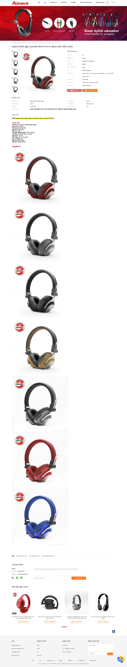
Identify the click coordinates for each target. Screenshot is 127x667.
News (60, 660)
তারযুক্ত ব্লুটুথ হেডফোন (16, 645)
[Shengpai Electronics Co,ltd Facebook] (113, 631)
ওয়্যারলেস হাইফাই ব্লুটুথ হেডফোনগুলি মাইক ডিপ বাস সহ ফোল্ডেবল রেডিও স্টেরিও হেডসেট (42, 42)
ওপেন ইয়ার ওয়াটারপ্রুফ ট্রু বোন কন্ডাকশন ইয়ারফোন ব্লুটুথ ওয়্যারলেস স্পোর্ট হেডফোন (76, 617)
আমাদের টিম (39, 655)
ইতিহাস (38, 648)
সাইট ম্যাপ (70, 660)
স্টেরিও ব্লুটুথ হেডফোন (16, 652)
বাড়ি (39, 2)
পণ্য (45, 2)
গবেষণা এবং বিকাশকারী (66, 652)
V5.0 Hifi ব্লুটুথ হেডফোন (34, 556)
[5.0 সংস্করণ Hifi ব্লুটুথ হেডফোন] (50, 603)
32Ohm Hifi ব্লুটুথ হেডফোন (48, 556)
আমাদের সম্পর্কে (53, 2)
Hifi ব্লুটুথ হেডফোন (15, 655)
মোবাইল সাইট (93, 660)
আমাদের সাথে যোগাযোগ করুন (86, 2)
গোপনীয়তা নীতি (81, 660)
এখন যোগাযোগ (91, 90)
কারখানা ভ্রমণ (64, 2)
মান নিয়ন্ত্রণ (73, 2)
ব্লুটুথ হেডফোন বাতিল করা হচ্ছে (17, 648)
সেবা (38, 652)
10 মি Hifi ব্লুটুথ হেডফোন (21, 556)
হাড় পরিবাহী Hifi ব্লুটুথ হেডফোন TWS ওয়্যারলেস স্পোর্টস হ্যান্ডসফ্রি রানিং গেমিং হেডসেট (103, 617)
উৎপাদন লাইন (65, 645)
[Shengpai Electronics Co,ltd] (20, 3)
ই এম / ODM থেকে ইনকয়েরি (68, 648)
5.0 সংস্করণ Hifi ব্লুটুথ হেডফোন (50, 616)
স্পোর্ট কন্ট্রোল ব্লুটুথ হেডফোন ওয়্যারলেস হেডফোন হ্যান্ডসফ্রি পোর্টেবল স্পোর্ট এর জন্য (23, 617)
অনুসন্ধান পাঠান (78, 578)
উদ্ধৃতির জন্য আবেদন (100, 2)
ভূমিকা (38, 645)
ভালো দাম (75, 90)
